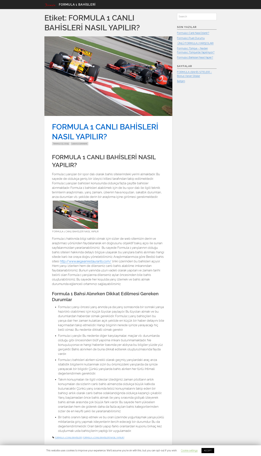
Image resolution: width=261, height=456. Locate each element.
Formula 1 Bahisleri (77, 4)
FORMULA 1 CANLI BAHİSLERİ (68, 437)
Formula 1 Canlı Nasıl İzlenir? (193, 32)
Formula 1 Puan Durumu (191, 38)
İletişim (181, 81)
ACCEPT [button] (208, 450)
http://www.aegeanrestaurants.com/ (85, 261)
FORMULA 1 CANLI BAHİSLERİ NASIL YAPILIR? (103, 437)
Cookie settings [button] (189, 450)
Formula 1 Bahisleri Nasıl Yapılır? (195, 57)
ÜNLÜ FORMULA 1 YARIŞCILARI (195, 43)
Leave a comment (79, 143)
